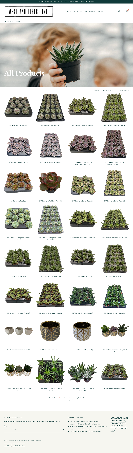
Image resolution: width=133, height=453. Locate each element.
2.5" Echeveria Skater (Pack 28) (114, 201)
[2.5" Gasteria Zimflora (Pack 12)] (82, 295)
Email (5, 426)
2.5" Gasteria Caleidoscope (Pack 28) (114, 238)
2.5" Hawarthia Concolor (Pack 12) (114, 389)
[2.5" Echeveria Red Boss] (18, 182)
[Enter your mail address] (63, 429)
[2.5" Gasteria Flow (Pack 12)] (82, 258)
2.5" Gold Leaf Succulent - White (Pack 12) (18, 390)
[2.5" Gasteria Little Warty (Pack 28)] (50, 295)
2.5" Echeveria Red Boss (18, 201)
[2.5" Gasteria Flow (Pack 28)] (114, 258)
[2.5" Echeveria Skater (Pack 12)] (82, 182)
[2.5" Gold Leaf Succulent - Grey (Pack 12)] (114, 331)
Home (69, 11)
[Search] (119, 11)
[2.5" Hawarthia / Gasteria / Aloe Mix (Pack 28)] (82, 370)
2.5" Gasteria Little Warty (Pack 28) (50, 313)
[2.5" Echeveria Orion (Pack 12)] (18, 144)
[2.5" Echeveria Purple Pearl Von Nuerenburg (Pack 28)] (114, 144)
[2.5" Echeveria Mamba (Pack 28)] (114, 107)
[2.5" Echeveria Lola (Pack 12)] (18, 107)
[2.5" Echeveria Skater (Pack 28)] (114, 182)
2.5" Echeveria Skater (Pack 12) (82, 201)
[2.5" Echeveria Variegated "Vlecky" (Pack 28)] (50, 219)
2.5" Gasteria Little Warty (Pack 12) (18, 313)
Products (17, 21)
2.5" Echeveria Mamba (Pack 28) (114, 125)
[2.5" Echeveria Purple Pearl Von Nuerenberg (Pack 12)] (82, 144)
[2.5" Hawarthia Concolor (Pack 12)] (114, 370)
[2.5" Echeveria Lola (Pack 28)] (50, 107)
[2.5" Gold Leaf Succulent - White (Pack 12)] (18, 370)
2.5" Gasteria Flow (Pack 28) (114, 276)
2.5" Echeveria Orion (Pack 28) (50, 162)
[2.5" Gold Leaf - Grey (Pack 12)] (50, 331)
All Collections (90, 11)
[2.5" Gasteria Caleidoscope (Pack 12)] (82, 219)
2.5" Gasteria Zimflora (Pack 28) (114, 313)
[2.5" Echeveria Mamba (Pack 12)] (82, 107)
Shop (11, 21)
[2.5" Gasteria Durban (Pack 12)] (18, 258)
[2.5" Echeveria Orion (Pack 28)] (50, 144)
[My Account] (123, 11)
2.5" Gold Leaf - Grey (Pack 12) (50, 350)
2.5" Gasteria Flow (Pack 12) (82, 276)
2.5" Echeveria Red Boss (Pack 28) (50, 201)
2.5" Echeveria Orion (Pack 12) (18, 162)
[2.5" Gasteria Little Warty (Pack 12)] (18, 295)
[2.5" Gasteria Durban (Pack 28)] (50, 258)
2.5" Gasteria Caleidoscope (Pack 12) (82, 238)
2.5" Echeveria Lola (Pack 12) (18, 125)
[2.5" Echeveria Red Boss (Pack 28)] (50, 182)
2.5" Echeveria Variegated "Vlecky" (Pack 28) (50, 239)
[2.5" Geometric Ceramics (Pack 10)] (18, 331)
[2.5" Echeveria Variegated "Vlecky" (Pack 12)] (18, 219)
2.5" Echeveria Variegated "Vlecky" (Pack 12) (18, 239)
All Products (78, 11)
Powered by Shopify (36, 440)
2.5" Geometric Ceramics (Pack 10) (18, 350)
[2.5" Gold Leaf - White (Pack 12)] (82, 331)
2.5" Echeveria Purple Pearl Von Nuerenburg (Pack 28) (114, 163)
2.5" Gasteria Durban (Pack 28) (50, 276)
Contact (100, 11)
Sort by (96, 90)
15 (77, 399)
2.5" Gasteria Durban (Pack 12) (18, 276)
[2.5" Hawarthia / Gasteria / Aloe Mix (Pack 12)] (50, 370)
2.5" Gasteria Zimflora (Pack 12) (82, 313)
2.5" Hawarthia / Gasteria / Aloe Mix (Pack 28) (82, 390)
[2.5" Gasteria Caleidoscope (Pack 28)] (114, 219)
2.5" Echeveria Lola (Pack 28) (50, 125)
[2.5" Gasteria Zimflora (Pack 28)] (114, 295)
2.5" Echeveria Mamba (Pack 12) (82, 125)
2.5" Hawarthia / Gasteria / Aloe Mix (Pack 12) (50, 390)
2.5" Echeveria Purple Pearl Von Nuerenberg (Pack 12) (82, 163)
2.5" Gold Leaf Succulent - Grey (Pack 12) (114, 351)
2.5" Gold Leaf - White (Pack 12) (82, 350)
